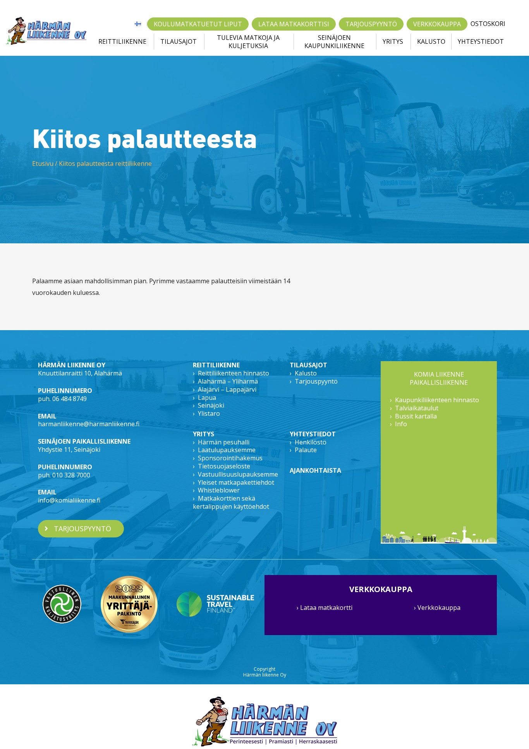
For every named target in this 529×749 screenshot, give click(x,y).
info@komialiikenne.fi (69, 500)
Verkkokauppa (437, 24)
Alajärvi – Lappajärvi (227, 389)
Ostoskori (488, 24)
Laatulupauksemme (227, 450)
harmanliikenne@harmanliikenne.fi (88, 424)
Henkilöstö (310, 442)
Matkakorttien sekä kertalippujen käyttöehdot (231, 502)
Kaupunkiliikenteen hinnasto (437, 400)
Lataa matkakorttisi (293, 24)
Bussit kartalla (416, 416)
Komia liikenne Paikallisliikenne (439, 378)
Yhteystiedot (481, 41)
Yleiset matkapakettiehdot (236, 482)
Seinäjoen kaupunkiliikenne (334, 42)
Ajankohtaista (315, 470)
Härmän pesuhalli (223, 442)
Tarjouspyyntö (371, 24)
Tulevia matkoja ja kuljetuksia (248, 42)
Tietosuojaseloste (224, 466)
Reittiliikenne (122, 41)
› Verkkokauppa (437, 607)
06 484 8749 (69, 398)
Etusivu (42, 163)
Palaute (306, 450)
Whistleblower (219, 490)
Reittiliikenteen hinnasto (233, 373)
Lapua (207, 397)
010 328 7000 (71, 475)
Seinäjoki (211, 405)
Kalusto (431, 41)
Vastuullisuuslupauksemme (238, 474)
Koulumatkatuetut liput (198, 24)
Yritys (393, 41)
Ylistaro (209, 413)
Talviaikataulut (416, 408)
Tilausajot (178, 41)
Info (401, 424)
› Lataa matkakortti (324, 607)
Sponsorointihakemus (230, 458)
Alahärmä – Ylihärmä (228, 381)
